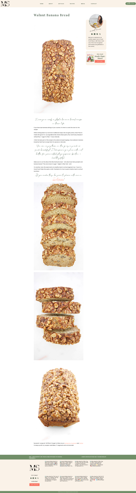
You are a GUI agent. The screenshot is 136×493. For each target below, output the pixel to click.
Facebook (73, 443)
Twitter (81, 443)
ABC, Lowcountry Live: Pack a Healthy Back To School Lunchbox (45, 457)
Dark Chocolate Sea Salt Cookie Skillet (94, 457)
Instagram (58, 179)
